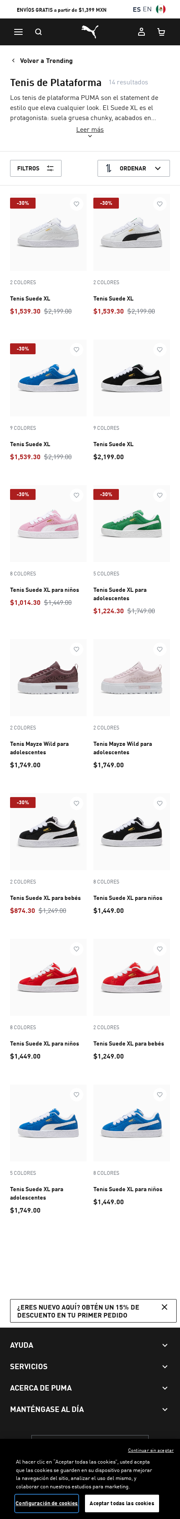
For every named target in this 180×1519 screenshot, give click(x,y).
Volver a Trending (46, 60)
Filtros (28, 168)
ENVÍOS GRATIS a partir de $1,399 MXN (62, 12)
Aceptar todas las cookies (122, 1503)
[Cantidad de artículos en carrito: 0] (161, 32)
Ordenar (133, 168)
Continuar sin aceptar (151, 1450)
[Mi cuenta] (141, 32)
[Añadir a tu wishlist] (76, 204)
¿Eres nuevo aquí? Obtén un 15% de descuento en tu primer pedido (78, 1311)
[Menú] (18, 32)
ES (137, 9)
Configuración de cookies (46, 1503)
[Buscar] (38, 32)
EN (147, 9)
